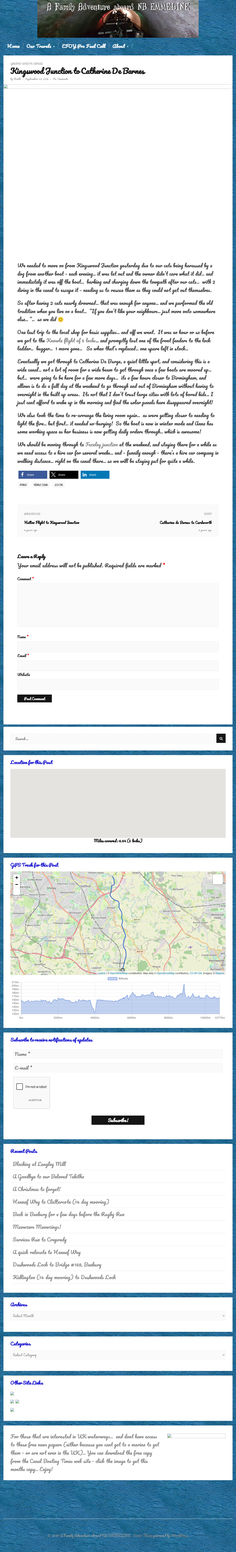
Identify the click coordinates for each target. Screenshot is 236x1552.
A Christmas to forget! (37, 1189)
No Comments (60, 79)
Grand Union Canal (26, 63)
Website (23, 674)
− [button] (16, 884)
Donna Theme (143, 1535)
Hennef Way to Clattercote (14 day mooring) (61, 1201)
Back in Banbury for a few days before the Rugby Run (68, 1214)
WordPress (180, 1535)
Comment (25, 579)
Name (22, 637)
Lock (59, 485)
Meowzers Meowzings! (37, 1227)
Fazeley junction (101, 444)
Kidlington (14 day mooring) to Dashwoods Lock (64, 1277)
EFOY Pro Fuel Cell (84, 46)
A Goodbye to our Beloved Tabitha (48, 1176)
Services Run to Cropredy (40, 1239)
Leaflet (101, 973)
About (119, 46)
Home (13, 46)
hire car (41, 485)
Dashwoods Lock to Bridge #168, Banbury (57, 1264)
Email (23, 655)
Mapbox (219, 973)
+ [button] (16, 877)
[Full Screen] (16, 891)
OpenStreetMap (119, 973)
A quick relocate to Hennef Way (47, 1252)
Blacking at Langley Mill (39, 1164)
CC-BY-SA (196, 973)
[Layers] (218, 879)
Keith (17, 79)
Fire (23, 485)
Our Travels (40, 46)
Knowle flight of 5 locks (71, 340)
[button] (32, 475)
